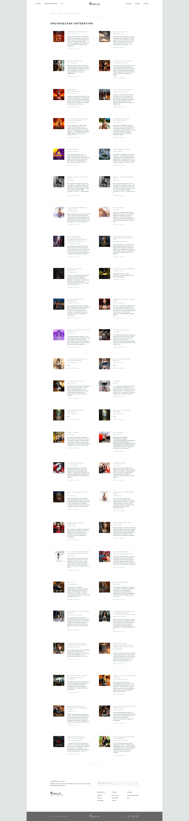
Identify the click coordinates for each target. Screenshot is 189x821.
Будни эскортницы (74, 61)
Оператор (116, 381)
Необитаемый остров (121, 149)
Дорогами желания (120, 582)
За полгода (115, 795)
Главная (38, 3)
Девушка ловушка (120, 31)
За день (114, 800)
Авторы (137, 3)
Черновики (100, 800)
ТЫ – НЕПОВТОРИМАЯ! (121, 551)
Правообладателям (51, 3)
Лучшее (146, 3)
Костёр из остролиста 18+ (123, 89)
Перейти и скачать (73, 48)
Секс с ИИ (71, 582)
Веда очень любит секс (122, 522)
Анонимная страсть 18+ (76, 381)
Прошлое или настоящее (77, 675)
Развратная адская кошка (77, 31)
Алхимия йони (73, 149)
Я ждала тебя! (72, 432)
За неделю (115, 798)
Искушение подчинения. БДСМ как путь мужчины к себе (123, 238)
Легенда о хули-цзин (75, 463)
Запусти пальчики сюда (122, 61)
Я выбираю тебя (119, 463)
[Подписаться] (137, 783)
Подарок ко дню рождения (124, 268)
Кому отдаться (119, 207)
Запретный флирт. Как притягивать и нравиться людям (77, 708)
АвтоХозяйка (118, 432)
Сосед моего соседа (121, 330)
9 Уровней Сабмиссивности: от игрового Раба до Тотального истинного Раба (124, 613)
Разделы (128, 3)
